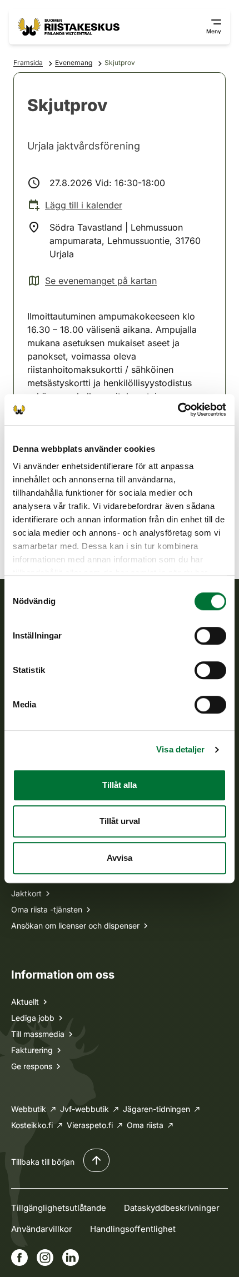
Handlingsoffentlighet (133, 1229)
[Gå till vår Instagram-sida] (45, 1257)
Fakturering (32, 1050)
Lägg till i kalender (83, 205)
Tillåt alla (119, 785)
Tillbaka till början (42, 1161)
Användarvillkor (41, 1229)
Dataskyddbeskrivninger (172, 1208)
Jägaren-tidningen (156, 1109)
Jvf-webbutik (84, 1109)
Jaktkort (26, 893)
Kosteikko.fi (32, 1125)
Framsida (28, 62)
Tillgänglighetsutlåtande (58, 1208)
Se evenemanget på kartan (92, 281)
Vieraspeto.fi (90, 1125)
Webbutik (28, 1109)
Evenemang (73, 62)
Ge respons (31, 1066)
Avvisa (119, 857)
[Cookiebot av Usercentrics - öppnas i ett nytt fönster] (177, 409)
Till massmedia (37, 1034)
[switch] (210, 636)
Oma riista (145, 1125)
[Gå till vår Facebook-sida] (19, 1257)
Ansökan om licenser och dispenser (75, 925)
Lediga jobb (32, 1017)
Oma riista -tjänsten (46, 909)
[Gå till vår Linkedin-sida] (70, 1257)
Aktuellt (25, 1001)
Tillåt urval (119, 821)
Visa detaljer (180, 749)
